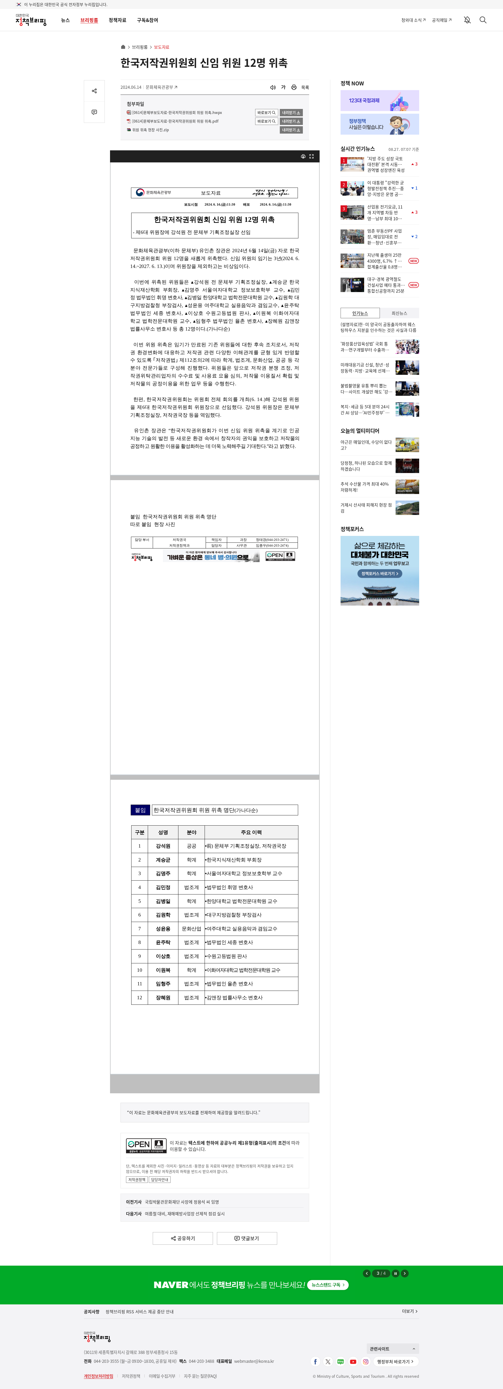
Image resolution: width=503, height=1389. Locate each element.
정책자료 (118, 20)
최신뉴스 (399, 313)
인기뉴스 (360, 313)
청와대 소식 (411, 20)
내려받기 (289, 112)
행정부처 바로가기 (393, 1361)
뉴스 (65, 20)
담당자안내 (159, 1179)
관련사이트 (380, 1349)
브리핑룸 (89, 20)
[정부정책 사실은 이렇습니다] (380, 124)
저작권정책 (136, 1179)
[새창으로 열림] (294, 87)
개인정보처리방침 (98, 1376)
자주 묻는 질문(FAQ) (200, 1376)
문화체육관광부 (159, 87)
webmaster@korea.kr (254, 1361)
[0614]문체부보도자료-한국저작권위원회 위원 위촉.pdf (175, 121)
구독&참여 (147, 20)
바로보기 (264, 112)
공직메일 (439, 20)
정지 (396, 1273)
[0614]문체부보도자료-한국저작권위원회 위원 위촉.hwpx (177, 112)
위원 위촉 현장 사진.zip (150, 130)
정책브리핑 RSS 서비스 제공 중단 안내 (140, 1311)
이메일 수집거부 (162, 1376)
